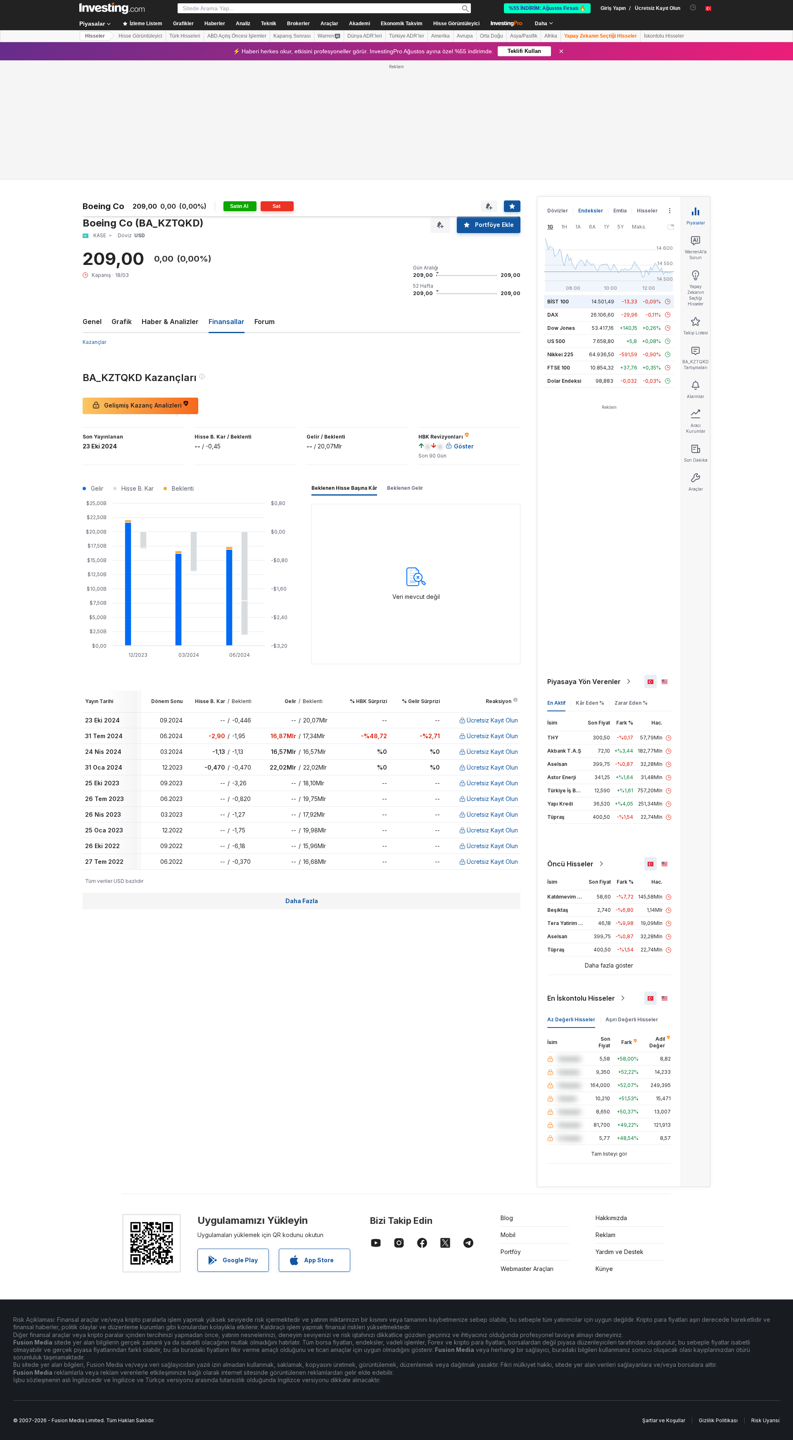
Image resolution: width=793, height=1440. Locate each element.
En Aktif (556, 703)
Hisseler (95, 36)
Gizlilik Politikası (718, 1420)
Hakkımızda (611, 1217)
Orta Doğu (491, 36)
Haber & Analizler (170, 321)
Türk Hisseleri (184, 36)
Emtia (620, 210)
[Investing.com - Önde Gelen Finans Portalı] (112, 8)
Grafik (122, 321)
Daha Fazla (301, 900)
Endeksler (590, 210)
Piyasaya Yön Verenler (584, 681)
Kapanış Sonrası (292, 36)
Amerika (440, 36)
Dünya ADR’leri (364, 36)
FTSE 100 (558, 368)
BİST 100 (558, 301)
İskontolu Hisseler (664, 36)
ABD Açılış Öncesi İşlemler (236, 36)
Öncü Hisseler (570, 864)
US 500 (556, 341)
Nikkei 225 (560, 354)
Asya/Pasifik (523, 36)
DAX (552, 315)
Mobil (508, 1234)
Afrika (550, 36)
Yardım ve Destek (619, 1251)
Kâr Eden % (590, 703)
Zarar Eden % (631, 703)
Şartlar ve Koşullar (663, 1420)
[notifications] (693, 8)
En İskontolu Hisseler (581, 998)
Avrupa (465, 36)
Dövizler (557, 210)
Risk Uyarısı (765, 1420)
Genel (92, 321)
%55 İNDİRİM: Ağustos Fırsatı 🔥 (547, 8)
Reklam (605, 1234)
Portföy (511, 1251)
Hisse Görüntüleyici (456, 23)
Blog (507, 1217)
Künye (604, 1268)
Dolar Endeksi (564, 381)
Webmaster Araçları (527, 1268)
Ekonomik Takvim (402, 23)
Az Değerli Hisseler (571, 1019)
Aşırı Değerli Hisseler (631, 1019)
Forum (264, 321)
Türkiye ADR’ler (406, 36)
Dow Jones (561, 328)
